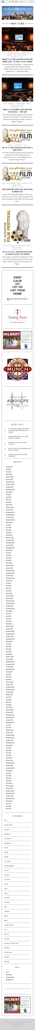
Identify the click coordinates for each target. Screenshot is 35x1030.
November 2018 (10, 689)
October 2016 (9, 740)
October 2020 (9, 636)
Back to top (17, 1026)
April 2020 (8, 651)
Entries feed (9, 974)
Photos (6, 934)
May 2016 (8, 752)
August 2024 (9, 522)
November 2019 (10, 664)
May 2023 (8, 557)
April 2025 (8, 502)
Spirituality (8, 952)
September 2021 (10, 608)
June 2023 (8, 555)
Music (14, 185)
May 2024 (8, 530)
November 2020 (10, 633)
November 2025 (10, 484)
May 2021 (8, 618)
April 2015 (8, 780)
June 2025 (8, 497)
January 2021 (9, 628)
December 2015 (10, 763)
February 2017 (10, 730)
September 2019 (10, 669)
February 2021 (10, 626)
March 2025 (9, 504)
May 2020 (8, 649)
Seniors (6, 948)
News (19, 55)
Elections (7, 861)
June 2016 (8, 750)
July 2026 (8, 469)
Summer (6, 957)
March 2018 (9, 707)
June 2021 (8, 616)
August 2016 (9, 745)
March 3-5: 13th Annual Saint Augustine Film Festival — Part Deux (17, 110)
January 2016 (9, 760)
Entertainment (21, 53)
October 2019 (9, 666)
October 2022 (9, 575)
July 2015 (8, 773)
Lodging (6, 911)
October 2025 (9, 487)
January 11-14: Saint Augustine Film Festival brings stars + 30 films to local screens (17, 60)
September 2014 (10, 798)
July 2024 (8, 525)
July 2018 (8, 697)
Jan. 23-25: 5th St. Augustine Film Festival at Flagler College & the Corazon (17, 253)
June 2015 (8, 775)
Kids (5, 907)
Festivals (9, 55)
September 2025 (10, 489)
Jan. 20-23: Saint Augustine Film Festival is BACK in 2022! (17, 148)
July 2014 (8, 803)
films (15, 55)
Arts (4, 53)
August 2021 (9, 611)
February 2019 (10, 682)
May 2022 (8, 588)
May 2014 (8, 808)
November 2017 (10, 717)
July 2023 (8, 552)
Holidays (7, 902)
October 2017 (9, 720)
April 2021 (8, 621)
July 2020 (8, 644)
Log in (7, 972)
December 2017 (10, 714)
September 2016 (10, 742)
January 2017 (9, 732)
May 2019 (8, 676)
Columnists (8, 838)
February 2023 (10, 565)
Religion (7, 938)
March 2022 (9, 593)
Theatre (24, 55)
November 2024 (10, 514)
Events (29, 53)
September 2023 (10, 547)
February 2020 (10, 656)
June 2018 (8, 699)
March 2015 (9, 783)
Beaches (7, 829)
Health (6, 893)
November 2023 (10, 542)
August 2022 (9, 580)
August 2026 (9, 466)
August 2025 (9, 492)
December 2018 (10, 687)
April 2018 (8, 704)
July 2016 (8, 747)
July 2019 (8, 674)
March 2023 (9, 563)
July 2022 (8, 583)
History (18, 247)
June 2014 (8, 806)
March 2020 (9, 654)
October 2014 (9, 796)
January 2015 (9, 788)
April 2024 (8, 532)
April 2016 (8, 755)
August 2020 (9, 641)
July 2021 (8, 613)
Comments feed (10, 977)
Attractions (11, 53)
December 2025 (10, 482)
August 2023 (9, 550)
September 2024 (10, 519)
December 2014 (10, 790)
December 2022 (10, 570)
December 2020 (10, 631)
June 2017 (8, 727)
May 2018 (8, 702)
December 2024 (10, 512)
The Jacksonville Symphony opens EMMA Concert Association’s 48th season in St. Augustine (18, 430)
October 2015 (9, 765)
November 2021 (10, 603)
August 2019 (9, 671)
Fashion (6, 875)
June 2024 (8, 527)
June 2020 (8, 646)
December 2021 (10, 600)
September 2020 (10, 639)
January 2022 (9, 598)
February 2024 (10, 537)
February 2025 (10, 507)
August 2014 (9, 801)
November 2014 (10, 793)
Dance (6, 847)
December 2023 (10, 540)
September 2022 (10, 578)
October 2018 (9, 692)
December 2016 (10, 735)
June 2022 (8, 585)
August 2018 (9, 694)
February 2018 (10, 709)
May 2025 (8, 499)
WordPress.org (10, 979)
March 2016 (9, 757)
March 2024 (9, 535)
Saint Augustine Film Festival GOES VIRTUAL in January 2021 (17, 190)
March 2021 (9, 623)
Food (5, 888)
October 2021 (9, 606)
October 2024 (9, 517)
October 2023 (9, 545)
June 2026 (8, 471)
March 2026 (9, 474)
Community (11, 103)
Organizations (9, 925)
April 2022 (8, 590)
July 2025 (8, 494)
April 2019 (8, 679)
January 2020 (9, 659)
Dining (6, 852)
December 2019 (10, 661)
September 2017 (10, 722)
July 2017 (8, 725)
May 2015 (8, 778)
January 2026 (9, 479)
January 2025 (9, 509)
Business (7, 834)
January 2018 (9, 712)
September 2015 (10, 768)
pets (5, 929)
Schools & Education (11, 943)
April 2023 (8, 560)
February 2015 (10, 785)
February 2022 (10, 595)
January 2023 (9, 568)
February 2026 (10, 476)
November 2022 (10, 573)
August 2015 (9, 770)
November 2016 (10, 737)
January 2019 (9, 684)
